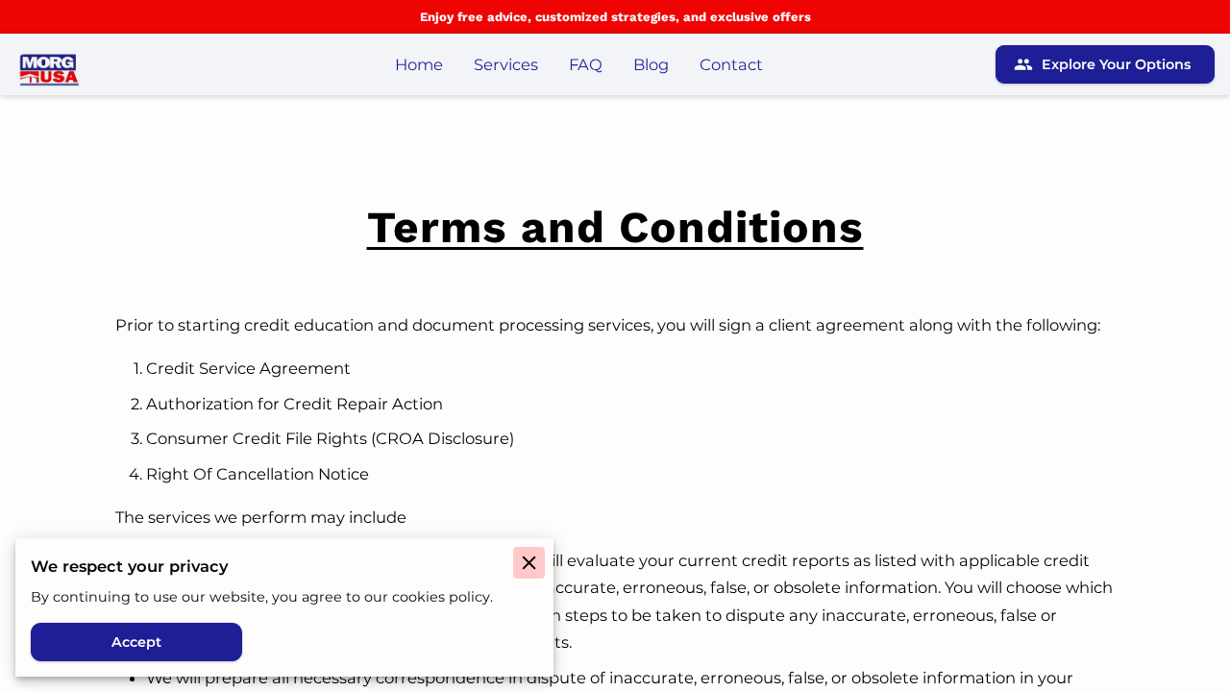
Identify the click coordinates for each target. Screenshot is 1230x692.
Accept (136, 642)
